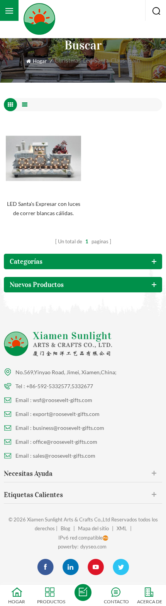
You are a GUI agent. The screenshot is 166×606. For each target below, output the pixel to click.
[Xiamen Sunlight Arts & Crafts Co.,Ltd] (41, 19)
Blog (65, 528)
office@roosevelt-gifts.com (65, 441)
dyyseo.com (93, 546)
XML (122, 528)
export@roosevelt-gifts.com (66, 414)
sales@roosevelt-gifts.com (64, 455)
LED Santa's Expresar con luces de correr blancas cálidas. (43, 208)
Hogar (40, 61)
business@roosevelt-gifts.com (68, 427)
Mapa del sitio (93, 528)
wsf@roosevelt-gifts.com (62, 400)
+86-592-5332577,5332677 (59, 386)
